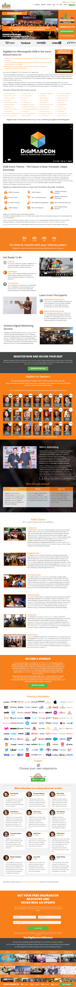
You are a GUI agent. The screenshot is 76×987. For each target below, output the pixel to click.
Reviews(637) (68, 2)
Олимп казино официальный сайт (30, 882)
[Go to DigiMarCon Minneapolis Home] (6, 9)
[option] (16, 43)
